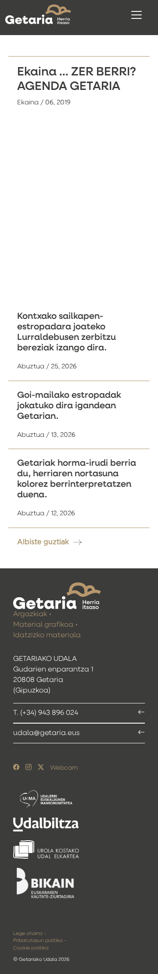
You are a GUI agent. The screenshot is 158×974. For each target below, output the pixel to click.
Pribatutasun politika (37, 940)
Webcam (64, 768)
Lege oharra (27, 933)
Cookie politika (30, 947)
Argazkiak (30, 614)
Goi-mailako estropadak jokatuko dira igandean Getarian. (69, 406)
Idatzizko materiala (47, 635)
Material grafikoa (43, 624)
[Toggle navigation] (136, 15)
